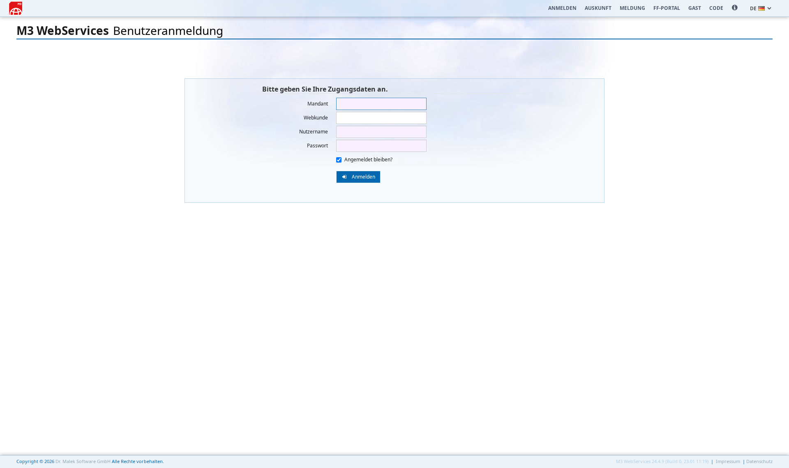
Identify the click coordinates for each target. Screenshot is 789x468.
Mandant (317, 103)
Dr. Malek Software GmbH (83, 461)
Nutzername (313, 131)
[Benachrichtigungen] (734, 8)
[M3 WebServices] (15, 6)
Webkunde (316, 117)
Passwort (317, 145)
